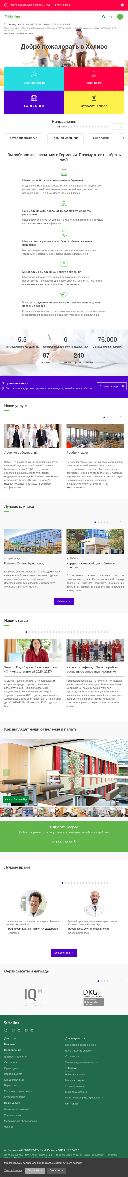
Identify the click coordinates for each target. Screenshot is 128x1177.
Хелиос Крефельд (15, 800)
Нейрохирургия (13, 1074)
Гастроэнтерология (15, 1057)
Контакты (71, 1104)
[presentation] (115, 126)
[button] (59, 126)
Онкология (10, 1062)
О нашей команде (75, 1086)
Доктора (10, 1038)
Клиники (62, 601)
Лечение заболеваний (16, 1109)
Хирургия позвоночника (18, 1091)
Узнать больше (13, 1171)
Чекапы (8, 1127)
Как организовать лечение (80, 1045)
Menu (120, 17)
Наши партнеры (74, 1080)
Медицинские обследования (21, 1121)
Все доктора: (62, 953)
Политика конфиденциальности (84, 1098)
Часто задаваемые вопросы (81, 1062)
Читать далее (62, 5)
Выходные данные (76, 1092)
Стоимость (72, 1056)
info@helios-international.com (18, 34)
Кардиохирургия (14, 1080)
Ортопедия (11, 1068)
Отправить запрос (110, 386)
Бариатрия (10, 1085)
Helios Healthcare (75, 1075)
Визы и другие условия (78, 1051)
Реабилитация (12, 1115)
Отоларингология (14, 1097)
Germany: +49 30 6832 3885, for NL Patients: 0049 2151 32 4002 (39, 25)
